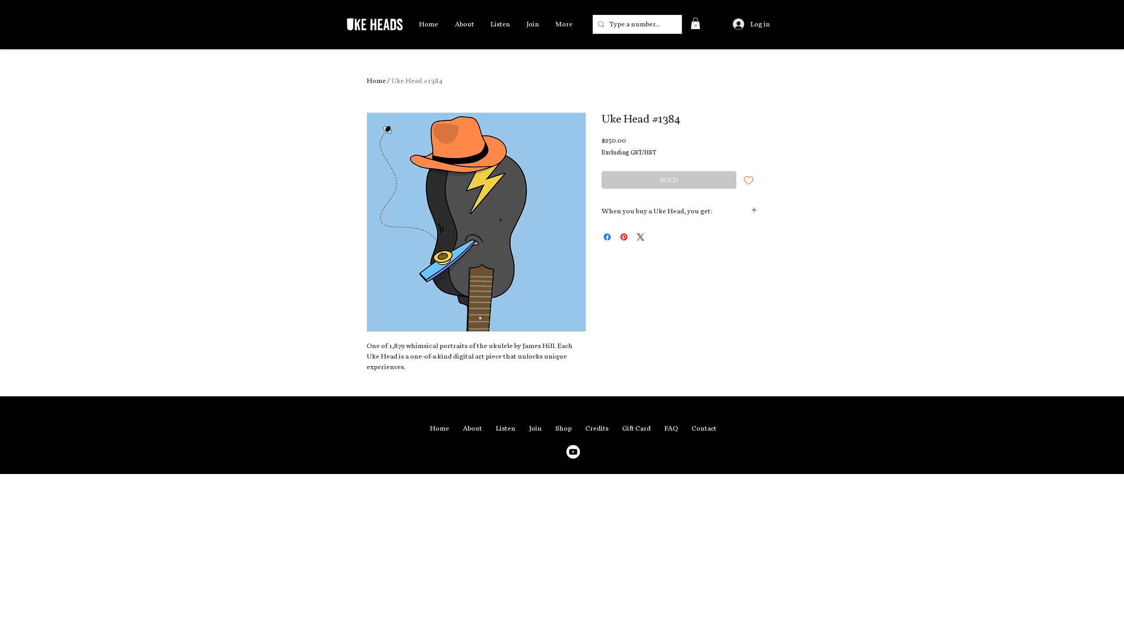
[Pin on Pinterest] (624, 237)
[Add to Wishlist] (748, 180)
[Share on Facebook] (607, 237)
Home (376, 81)
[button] (695, 23)
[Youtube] (573, 452)
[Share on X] (640, 237)
